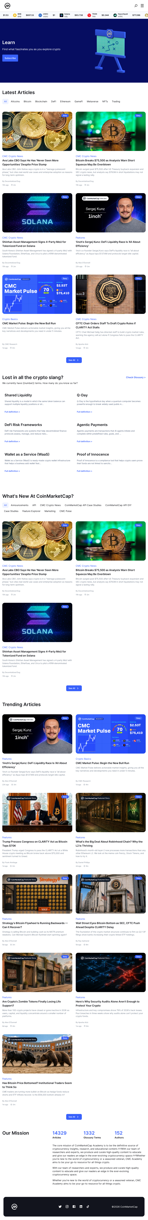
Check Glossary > (136, 377)
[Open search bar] (136, 6)
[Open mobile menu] (142, 5)
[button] (142, 5)
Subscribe (10, 58)
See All (72, 360)
